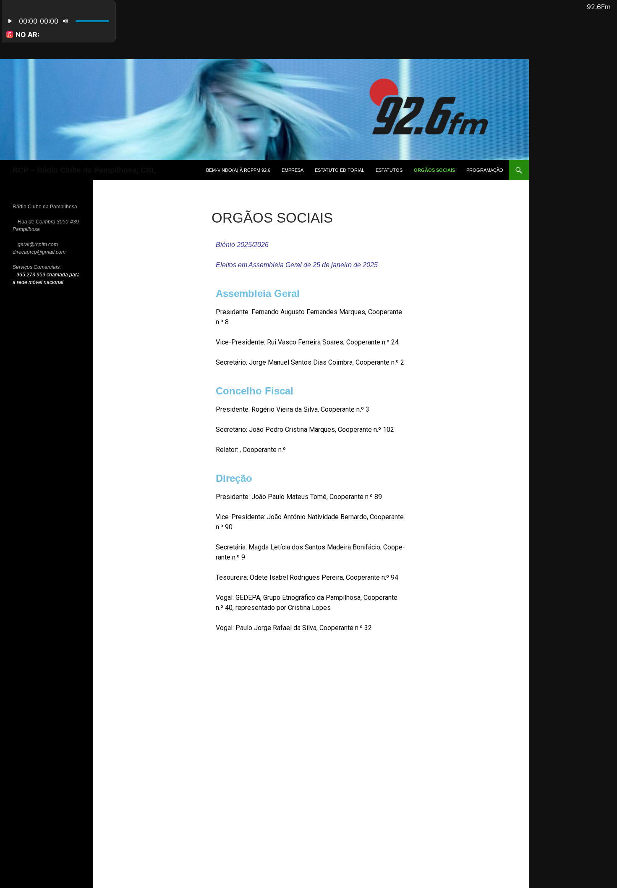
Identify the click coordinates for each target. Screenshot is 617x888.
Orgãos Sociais (434, 170)
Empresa (292, 170)
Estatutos (389, 170)
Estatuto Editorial (339, 170)
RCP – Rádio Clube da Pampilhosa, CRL (84, 170)
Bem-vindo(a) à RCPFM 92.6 (238, 170)
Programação (484, 170)
